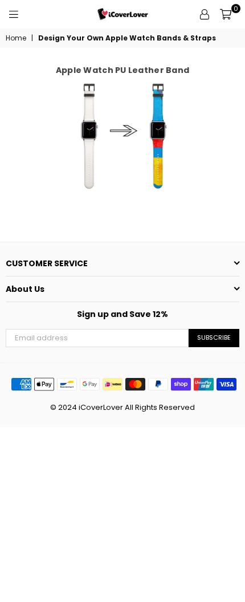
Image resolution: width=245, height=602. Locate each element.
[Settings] (204, 14)
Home (16, 38)
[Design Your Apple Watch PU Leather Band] (122, 137)
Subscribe (214, 337)
